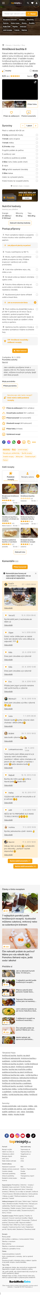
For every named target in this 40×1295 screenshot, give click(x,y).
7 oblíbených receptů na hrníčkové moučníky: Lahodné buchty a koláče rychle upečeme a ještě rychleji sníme (26, 1022)
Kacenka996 (25, 524)
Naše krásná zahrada (9, 1161)
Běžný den (19, 456)
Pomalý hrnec (23, 1203)
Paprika (15, 26)
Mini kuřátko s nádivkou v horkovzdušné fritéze (18, 1239)
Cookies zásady (7, 1171)
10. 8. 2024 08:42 (28, 615)
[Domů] (3, 45)
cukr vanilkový (29, 1109)
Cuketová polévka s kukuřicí (11, 1254)
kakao (4, 1114)
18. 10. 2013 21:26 (28, 775)
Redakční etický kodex (9, 1178)
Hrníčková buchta (27, 496)
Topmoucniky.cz (26, 1152)
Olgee (11, 632)
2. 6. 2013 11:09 (29, 810)
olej (35, 1106)
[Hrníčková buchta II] (20, 597)
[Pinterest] (12, 1136)
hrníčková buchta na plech (12, 1064)
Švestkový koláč (30, 1229)
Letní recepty (7, 30)
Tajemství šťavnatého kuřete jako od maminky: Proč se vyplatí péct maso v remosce (27, 1002)
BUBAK (11, 733)
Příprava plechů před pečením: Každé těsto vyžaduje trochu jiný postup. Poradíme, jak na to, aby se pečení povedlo (27, 994)
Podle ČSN (6, 26)
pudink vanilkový (9, 1112)
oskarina (23, 546)
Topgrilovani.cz (26, 1154)
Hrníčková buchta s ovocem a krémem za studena (10, 519)
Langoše (5, 1227)
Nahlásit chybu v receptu (21, 186)
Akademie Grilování (10, 20)
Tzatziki (11, 1198)
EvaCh (11, 583)
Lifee (22, 1161)
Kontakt (23, 1178)
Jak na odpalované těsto (17, 1189)
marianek (24, 501)
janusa (4, 503)
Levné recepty (22, 449)
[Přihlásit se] (37, 3)
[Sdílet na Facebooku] (4, 442)
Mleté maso (27, 1201)
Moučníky (30, 20)
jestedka (5, 546)
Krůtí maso (18, 1201)
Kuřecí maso (15, 23)
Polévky (6, 23)
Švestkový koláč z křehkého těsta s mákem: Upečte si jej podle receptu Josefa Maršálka (19, 1261)
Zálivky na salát (8, 1196)
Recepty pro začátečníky (11, 453)
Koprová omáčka (25, 1222)
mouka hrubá (19, 1114)
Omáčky (22, 20)
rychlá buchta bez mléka (18, 1094)
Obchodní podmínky (8, 1173)
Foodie (23, 1171)
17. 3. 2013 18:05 (29, 842)
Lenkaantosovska (16, 749)
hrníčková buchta (9, 1055)
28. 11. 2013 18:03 (28, 733)
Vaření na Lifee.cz (8, 1152)
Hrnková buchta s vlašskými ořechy (27, 518)
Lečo (23, 1227)
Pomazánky (15, 1185)
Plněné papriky (19, 1216)
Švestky (32, 23)
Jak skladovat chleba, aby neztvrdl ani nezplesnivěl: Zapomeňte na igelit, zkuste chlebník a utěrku (19, 1268)
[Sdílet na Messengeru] (9, 442)
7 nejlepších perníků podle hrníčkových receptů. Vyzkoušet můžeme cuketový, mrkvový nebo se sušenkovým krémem (19, 920)
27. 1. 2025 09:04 (29, 584)
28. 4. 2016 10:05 (29, 681)
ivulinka (12, 827)
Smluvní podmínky (8, 1176)
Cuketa (16, 30)
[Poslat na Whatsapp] (14, 442)
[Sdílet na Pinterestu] (19, 442)
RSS (22, 1167)
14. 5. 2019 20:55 (29, 632)
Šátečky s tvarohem (8, 1241)
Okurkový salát (13, 1222)
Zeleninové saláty (15, 1210)
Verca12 (12, 615)
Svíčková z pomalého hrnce (11, 1248)
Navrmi (30, 76)
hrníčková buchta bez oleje (20, 1080)
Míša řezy (17, 1225)
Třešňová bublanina (20, 1196)
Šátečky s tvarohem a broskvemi (13, 1246)
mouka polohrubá (9, 1106)
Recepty (9, 45)
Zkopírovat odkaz (29, 442)
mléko (30, 1106)
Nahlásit (23, 1173)
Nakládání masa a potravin (10, 1187)
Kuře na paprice (27, 1225)
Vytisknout (24, 442)
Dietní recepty (26, 1208)
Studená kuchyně (28, 1210)
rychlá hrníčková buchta (20, 1061)
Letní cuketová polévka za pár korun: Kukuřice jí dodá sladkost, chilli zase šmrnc (26, 1011)
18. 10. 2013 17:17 (29, 792)
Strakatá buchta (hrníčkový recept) (28, 541)
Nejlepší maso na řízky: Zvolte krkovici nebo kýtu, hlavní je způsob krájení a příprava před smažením (18, 1276)
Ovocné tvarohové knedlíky (18, 1218)
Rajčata (24, 30)
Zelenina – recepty (27, 1185)
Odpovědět (8, 608)
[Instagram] (17, 1136)
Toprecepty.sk (25, 1149)
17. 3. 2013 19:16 (29, 827)
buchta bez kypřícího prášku (20, 1069)
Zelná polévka (33, 1194)
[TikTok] (33, 1136)
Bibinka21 (12, 699)
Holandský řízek (7, 1225)
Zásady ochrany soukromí (10, 1169)
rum (18, 1112)
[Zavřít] (36, 573)
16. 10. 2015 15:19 (29, 699)
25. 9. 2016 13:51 (29, 652)
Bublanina (20, 1229)
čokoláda (29, 1112)
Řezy (23, 45)
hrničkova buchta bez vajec (13, 1075)
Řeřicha (12, 1191)
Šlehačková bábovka (20, 1194)
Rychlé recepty (27, 453)
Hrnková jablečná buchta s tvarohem (9, 541)
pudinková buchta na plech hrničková (17, 1072)
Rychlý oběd (12, 1229)
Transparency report (27, 1176)
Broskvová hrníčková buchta (10, 497)
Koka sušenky (6, 1244)
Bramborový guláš (14, 1220)
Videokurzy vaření (8, 1154)
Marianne (24, 1156)
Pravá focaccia (7, 1194)
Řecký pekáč (6, 1237)
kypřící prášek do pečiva (12, 1109)
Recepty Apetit (7, 1156)
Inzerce (4, 1180)
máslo (10, 1114)
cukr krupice (22, 1106)
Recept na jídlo (7, 1149)
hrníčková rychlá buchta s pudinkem (16, 1083)
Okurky (24, 23)
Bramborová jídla (12, 1203)
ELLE (22, 1158)
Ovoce (9, 1213)
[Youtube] (23, 1136)
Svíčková (35, 1191)
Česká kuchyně (30, 456)
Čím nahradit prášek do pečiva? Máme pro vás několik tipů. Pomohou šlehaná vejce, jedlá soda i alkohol (18, 956)
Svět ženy (5, 1158)
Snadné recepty (8, 456)
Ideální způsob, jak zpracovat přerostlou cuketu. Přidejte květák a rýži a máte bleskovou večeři (26, 1041)
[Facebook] (7, 1136)
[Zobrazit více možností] (34, 442)
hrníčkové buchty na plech (12, 1086)
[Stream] (28, 1136)
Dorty (4, 1213)
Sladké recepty (16, 1208)
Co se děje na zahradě (23, 1191)
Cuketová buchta (14, 1227)
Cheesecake (26, 1220)
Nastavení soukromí (8, 1167)
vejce (23, 1112)
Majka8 (11, 775)
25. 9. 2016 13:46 (29, 667)
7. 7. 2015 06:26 (29, 716)
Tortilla (23, 1187)
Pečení (5, 460)
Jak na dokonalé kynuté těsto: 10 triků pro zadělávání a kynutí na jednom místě (25, 974)
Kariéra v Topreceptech (28, 1169)
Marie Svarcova (7, 526)
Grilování (23, 26)
